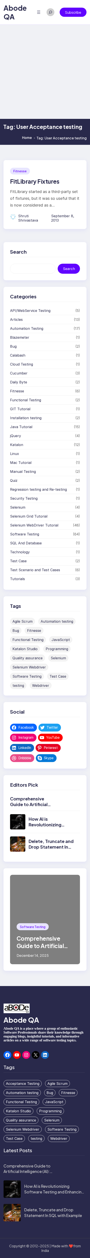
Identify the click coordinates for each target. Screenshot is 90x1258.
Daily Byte (18, 382)
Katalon (16, 445)
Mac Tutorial (20, 462)
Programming (57, 649)
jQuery (15, 436)
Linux (14, 453)
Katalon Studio (25, 649)
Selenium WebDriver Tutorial (34, 525)
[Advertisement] (45, 72)
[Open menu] (38, 12)
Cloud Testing (21, 364)
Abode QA (21, 1019)
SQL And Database (26, 543)
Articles (16, 319)
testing (18, 685)
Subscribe (73, 12)
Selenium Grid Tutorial (28, 516)
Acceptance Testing (22, 1083)
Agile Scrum (22, 621)
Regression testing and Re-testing (38, 489)
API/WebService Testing (30, 310)
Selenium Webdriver (29, 667)
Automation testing (57, 621)
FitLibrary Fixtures (34, 181)
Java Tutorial (21, 427)
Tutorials (17, 579)
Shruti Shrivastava (28, 218)
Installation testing (26, 418)
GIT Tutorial (20, 409)
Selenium (17, 507)
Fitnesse (20, 171)
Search (69, 269)
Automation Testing (26, 328)
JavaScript (61, 640)
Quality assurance (27, 658)
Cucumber (19, 373)
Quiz (13, 480)
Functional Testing (25, 400)
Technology (20, 552)
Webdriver (40, 685)
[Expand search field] (50, 12)
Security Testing (24, 498)
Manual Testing (23, 471)
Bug (13, 346)
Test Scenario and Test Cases (35, 570)
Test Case (18, 561)
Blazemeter (19, 337)
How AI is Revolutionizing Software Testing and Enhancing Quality (54, 1192)
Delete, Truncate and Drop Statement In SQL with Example (51, 846)
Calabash (17, 355)
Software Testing (24, 534)
